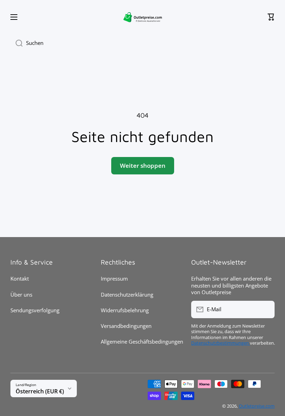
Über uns (21, 294)
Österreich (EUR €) (40, 391)
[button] (271, 17)
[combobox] (142, 43)
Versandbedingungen (126, 325)
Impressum (114, 278)
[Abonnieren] (266, 309)
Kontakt (19, 278)
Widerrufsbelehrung (125, 310)
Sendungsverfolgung (34, 310)
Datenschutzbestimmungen (220, 343)
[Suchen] (16, 43)
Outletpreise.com (257, 406)
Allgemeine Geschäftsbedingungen (142, 341)
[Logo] (142, 17)
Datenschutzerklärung (127, 294)
